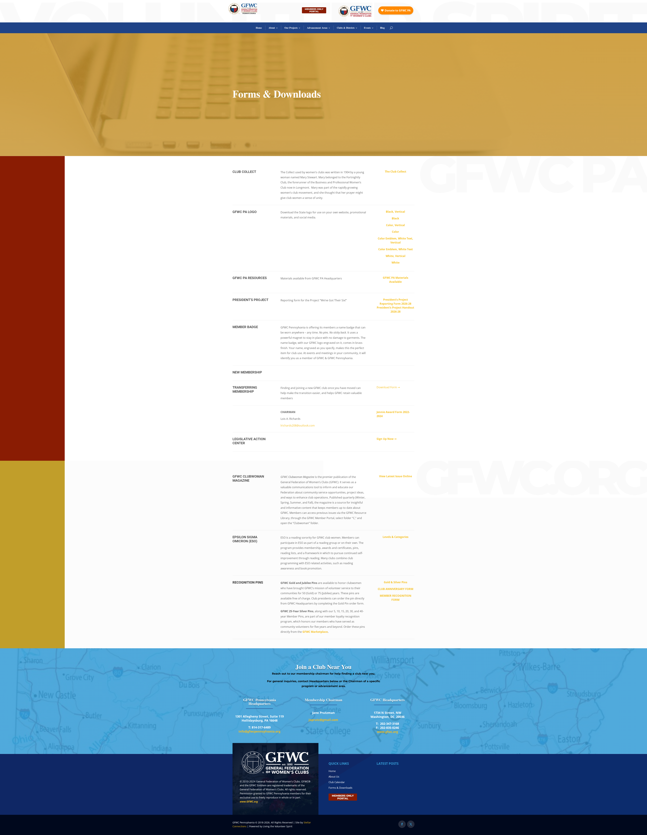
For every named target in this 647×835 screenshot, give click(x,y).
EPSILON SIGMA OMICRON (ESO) (245, 539)
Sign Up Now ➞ (386, 439)
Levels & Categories (395, 537)
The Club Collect (395, 171)
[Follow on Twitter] (410, 824)
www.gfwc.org (387, 732)
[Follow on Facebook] (402, 824)
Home (259, 27)
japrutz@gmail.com (323, 720)
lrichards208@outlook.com (298, 425)
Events (367, 27)
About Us (334, 776)
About (272, 27)
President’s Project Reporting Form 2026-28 (395, 302)
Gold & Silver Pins (395, 582)
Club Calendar (337, 782)
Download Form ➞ (388, 387)
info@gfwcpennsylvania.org (259, 731)
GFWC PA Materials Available (395, 280)
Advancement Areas (317, 27)
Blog (382, 27)
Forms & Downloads (340, 787)
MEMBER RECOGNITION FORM (395, 598)
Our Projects (291, 27)
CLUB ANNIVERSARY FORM (395, 589)
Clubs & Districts (346, 27)
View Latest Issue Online (395, 476)
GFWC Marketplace (315, 632)
